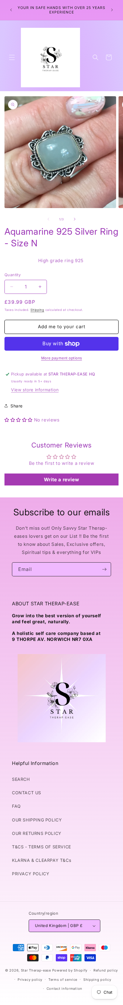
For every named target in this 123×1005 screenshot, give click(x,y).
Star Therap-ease (36, 970)
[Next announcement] (112, 9)
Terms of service (62, 979)
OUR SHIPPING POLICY (37, 819)
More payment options (61, 358)
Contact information (64, 988)
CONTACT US (26, 792)
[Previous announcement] (11, 9)
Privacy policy (30, 979)
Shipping (37, 309)
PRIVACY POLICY (30, 873)
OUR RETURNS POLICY (36, 833)
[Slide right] (74, 219)
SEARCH (21, 779)
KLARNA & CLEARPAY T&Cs (41, 860)
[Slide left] (48, 219)
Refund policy (105, 970)
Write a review (61, 479)
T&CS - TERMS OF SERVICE (41, 846)
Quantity (12, 274)
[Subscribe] (104, 569)
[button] (12, 57)
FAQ (16, 806)
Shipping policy (97, 979)
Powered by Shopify (70, 970)
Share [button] (16, 405)
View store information (35, 389)
